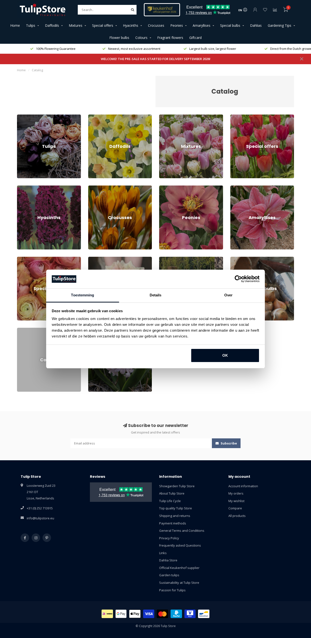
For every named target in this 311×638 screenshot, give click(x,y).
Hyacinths (130, 25)
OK (225, 355)
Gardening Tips (279, 25)
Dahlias (256, 25)
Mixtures (75, 25)
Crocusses (156, 25)
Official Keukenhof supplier (179, 568)
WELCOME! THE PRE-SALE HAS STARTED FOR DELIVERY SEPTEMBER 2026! (155, 59)
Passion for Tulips (172, 590)
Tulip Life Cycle (170, 501)
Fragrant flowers (170, 37)
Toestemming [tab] (82, 295)
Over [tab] (228, 295)
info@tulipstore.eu (40, 518)
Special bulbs (230, 25)
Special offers (102, 25)
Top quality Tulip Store (175, 508)
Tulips (30, 25)
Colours (141, 37)
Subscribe (228, 443)
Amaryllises (201, 25)
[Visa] (149, 614)
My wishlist (236, 501)
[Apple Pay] (135, 614)
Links (163, 553)
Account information (243, 486)
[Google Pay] (121, 614)
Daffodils (52, 25)
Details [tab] (156, 295)
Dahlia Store (168, 560)
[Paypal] (176, 614)
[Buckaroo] (190, 614)
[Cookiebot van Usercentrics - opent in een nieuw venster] (238, 279)
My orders (235, 493)
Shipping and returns (174, 516)
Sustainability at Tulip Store (179, 582)
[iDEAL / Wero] (107, 614)
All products (237, 516)
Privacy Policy (169, 538)
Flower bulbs (119, 37)
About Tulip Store (171, 493)
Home (15, 25)
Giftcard (195, 37)
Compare (235, 508)
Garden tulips (169, 575)
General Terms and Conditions (181, 530)
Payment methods (172, 523)
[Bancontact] (203, 614)
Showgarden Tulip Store (177, 486)
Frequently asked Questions (180, 545)
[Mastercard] (162, 614)
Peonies (176, 25)
